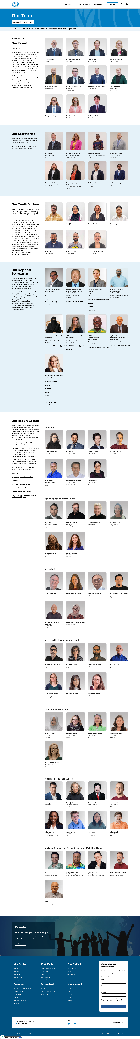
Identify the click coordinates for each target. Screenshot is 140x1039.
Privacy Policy (106, 1034)
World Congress (45, 977)
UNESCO (16, 997)
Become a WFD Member (48, 991)
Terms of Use (116, 1034)
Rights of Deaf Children (21, 1000)
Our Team (17, 971)
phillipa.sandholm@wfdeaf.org (22, 88)
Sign (114, 1006)
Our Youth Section (41, 29)
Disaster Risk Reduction (19, 488)
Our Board (17, 29)
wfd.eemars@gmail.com (122, 345)
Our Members (18, 974)
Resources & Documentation (22, 988)
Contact (69, 988)
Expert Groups (72, 29)
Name (103, 979)
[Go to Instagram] (78, 1024)
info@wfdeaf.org (26, 469)
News (79, 4)
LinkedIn (47, 392)
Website (90, 303)
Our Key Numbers (19, 980)
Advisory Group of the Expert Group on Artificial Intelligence (24, 496)
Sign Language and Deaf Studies (22, 477)
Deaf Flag (17, 1003)
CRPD (69, 971)
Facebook (91, 306)
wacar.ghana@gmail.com (100, 347)
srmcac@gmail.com (76, 301)
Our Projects (44, 971)
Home (14, 38)
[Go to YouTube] (81, 1024)
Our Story (17, 968)
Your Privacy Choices (13, 1037)
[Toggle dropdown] (74, 4)
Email (103, 986)
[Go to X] (72, 1024)
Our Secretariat (28, 29)
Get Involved (98, 4)
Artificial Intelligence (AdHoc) (21, 491)
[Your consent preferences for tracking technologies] (2, 1036)
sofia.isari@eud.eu (51, 381)
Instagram (91, 310)
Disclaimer (125, 1034)
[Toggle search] (122, 4)
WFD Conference (46, 980)
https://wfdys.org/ (22, 254)
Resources (86, 4)
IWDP (42, 974)
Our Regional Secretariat (57, 29)
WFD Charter (18, 994)
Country (104, 992)
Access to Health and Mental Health (23, 484)
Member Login (118, 1022)
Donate (112, 4)
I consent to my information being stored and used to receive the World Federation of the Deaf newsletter (114, 1000)
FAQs (69, 997)
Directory (70, 1000)
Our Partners (18, 977)
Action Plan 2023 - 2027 (48, 968)
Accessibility (16, 480)
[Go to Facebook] (69, 1024)
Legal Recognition (19, 991)
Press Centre (71, 994)
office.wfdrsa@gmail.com (100, 299)
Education (15, 473)
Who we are (68, 4)
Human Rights (71, 968)
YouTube (47, 396)
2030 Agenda (71, 974)
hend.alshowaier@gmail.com (58, 346)
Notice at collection (4, 1037)
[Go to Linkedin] (75, 1024)
